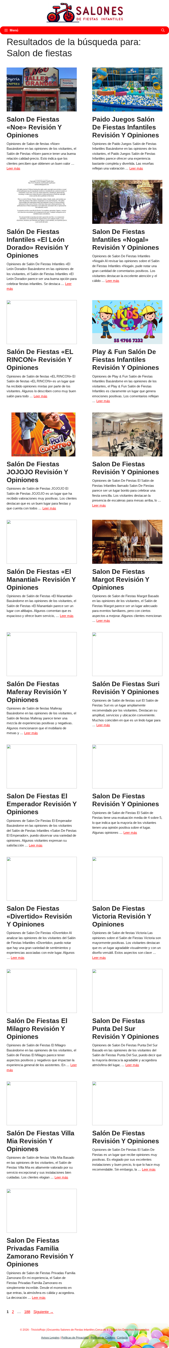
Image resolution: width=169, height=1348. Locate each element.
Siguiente (43, 1312)
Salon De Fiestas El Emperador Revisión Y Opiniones (42, 803)
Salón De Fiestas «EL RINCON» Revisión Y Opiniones (40, 359)
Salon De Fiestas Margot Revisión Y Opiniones (120, 579)
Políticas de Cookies (103, 1337)
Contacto (122, 1337)
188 (27, 1312)
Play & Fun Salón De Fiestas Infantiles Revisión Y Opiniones (125, 359)
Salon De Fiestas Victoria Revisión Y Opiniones (121, 916)
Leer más (13, 168)
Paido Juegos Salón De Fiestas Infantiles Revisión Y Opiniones (125, 127)
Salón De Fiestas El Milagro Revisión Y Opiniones (37, 1028)
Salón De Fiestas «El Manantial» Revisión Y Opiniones (41, 579)
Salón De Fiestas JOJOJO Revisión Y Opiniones (37, 471)
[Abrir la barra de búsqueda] (163, 30)
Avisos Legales (50, 1337)
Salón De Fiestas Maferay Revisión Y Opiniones (37, 691)
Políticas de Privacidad (75, 1337)
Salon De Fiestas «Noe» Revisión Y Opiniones (34, 127)
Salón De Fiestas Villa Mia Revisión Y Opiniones (40, 1141)
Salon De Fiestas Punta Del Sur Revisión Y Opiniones (125, 1028)
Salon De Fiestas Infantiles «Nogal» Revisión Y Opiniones (125, 239)
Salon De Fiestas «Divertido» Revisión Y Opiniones (39, 916)
